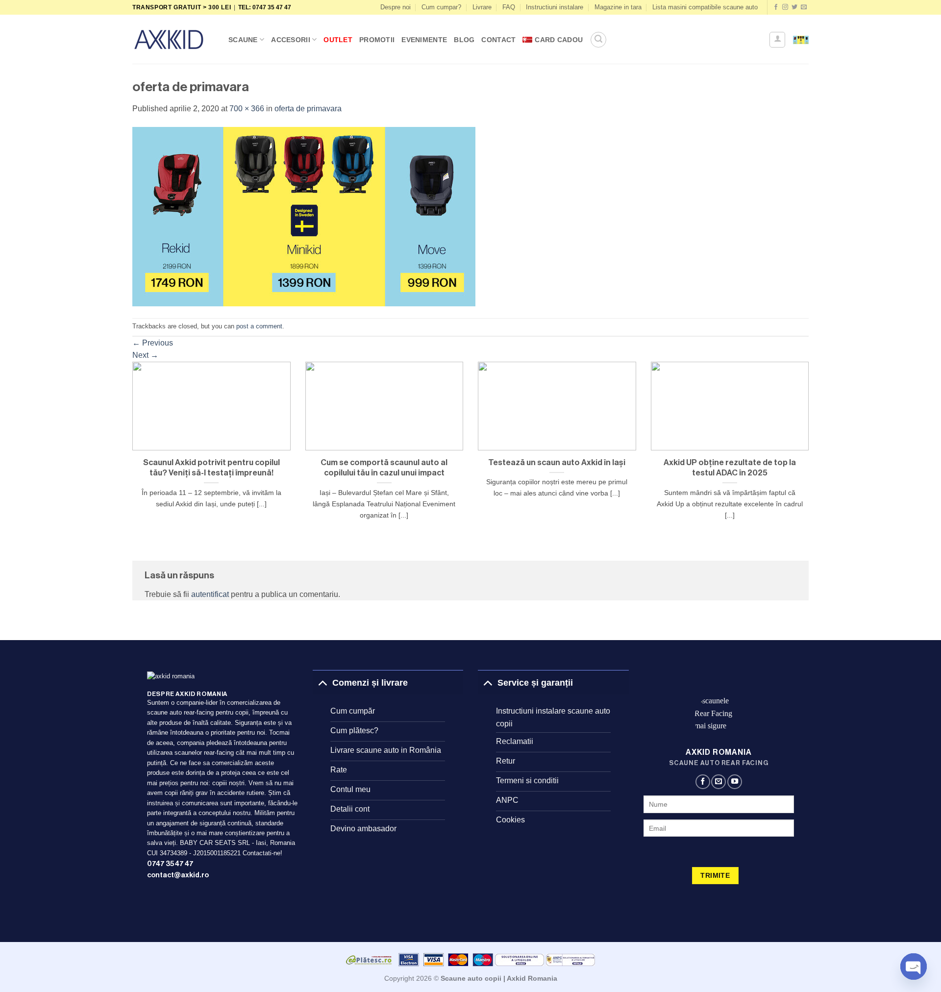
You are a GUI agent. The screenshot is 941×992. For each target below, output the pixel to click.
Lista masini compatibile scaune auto (705, 7)
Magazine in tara (618, 7)
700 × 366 (246, 108)
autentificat (210, 594)
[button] (598, 40)
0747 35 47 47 (170, 864)
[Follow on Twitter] (794, 7)
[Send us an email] (804, 7)
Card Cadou (559, 40)
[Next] (810, 453)
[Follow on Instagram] (785, 7)
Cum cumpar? (441, 7)
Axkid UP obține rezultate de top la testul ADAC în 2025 (730, 467)
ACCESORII (290, 40)
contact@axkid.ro (178, 875)
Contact (498, 40)
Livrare (482, 7)
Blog (464, 40)
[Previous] (130, 453)
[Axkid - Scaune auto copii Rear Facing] (173, 39)
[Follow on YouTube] (734, 781)
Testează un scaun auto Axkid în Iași (556, 462)
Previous (152, 343)
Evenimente (424, 40)
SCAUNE (243, 40)
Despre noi (395, 7)
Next (145, 355)
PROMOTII (377, 40)
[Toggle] (322, 682)
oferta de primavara (308, 108)
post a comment (259, 326)
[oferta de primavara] (303, 216)
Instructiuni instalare (554, 7)
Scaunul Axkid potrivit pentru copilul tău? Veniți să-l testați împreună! (211, 467)
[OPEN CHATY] (913, 966)
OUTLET (337, 40)
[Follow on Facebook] (776, 7)
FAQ (508, 7)
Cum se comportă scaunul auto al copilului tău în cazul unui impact (384, 467)
